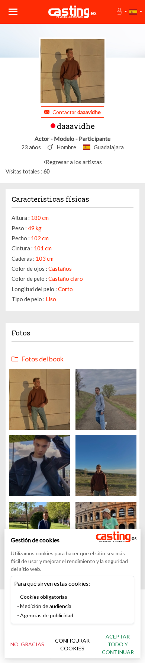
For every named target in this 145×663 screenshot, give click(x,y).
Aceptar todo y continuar (118, 644)
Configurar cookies (72, 644)
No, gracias (27, 644)
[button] (121, 11)
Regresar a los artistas (74, 161)
